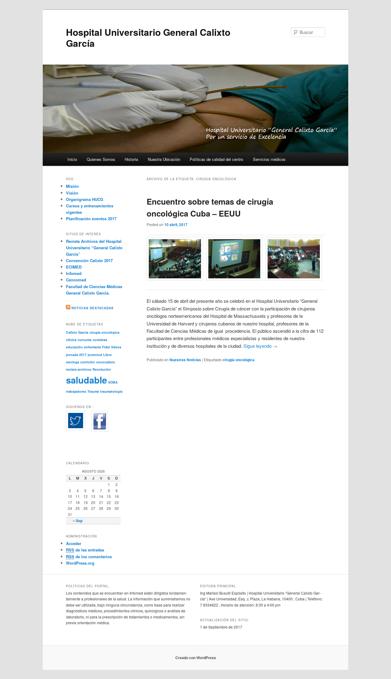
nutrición (87, 362)
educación (74, 347)
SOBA (113, 382)
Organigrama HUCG (84, 199)
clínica (71, 339)
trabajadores (76, 391)
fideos (116, 347)
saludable (86, 379)
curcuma (84, 339)
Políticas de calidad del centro (216, 159)
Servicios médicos (269, 159)
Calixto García (77, 332)
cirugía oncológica (238, 359)
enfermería (92, 347)
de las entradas (85, 550)
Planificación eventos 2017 (91, 218)
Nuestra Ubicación (164, 159)
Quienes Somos (101, 159)
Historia (131, 159)
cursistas (100, 339)
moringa (72, 362)
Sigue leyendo (260, 346)
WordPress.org (80, 563)
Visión (72, 193)
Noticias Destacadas (92, 308)
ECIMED (74, 267)
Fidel (106, 347)
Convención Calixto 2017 (89, 260)
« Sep (77, 520)
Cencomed (76, 280)
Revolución (102, 369)
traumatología (111, 391)
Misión (72, 186)
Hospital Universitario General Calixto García (148, 37)
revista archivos (78, 369)
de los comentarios (89, 556)
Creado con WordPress (195, 657)
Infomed (74, 273)
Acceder (73, 543)
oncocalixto (105, 362)
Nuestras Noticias (185, 359)
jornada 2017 (76, 354)
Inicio (72, 159)
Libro (107, 354)
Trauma (93, 391)
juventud (95, 354)
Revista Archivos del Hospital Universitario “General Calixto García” (94, 247)
